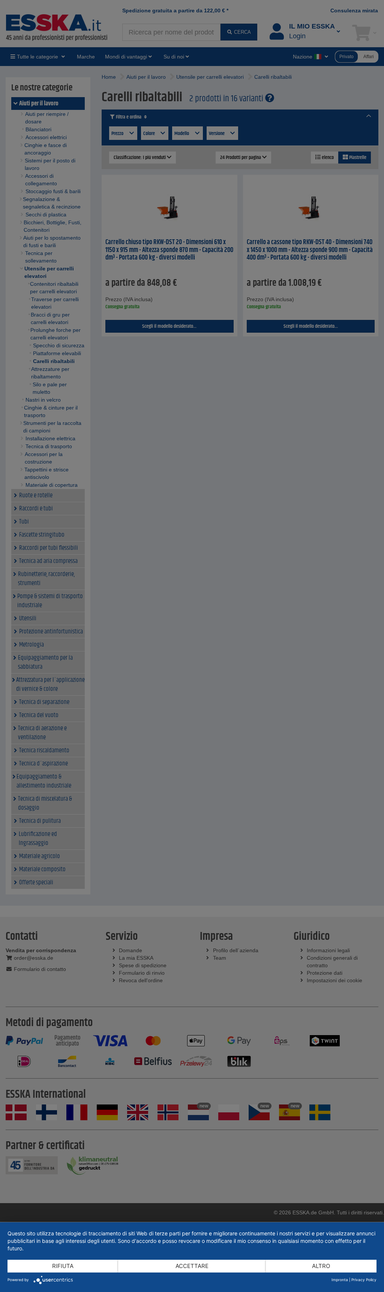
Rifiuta (63, 1265)
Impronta (340, 1279)
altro (321, 1265)
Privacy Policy (363, 1279)
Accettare (192, 1265)
